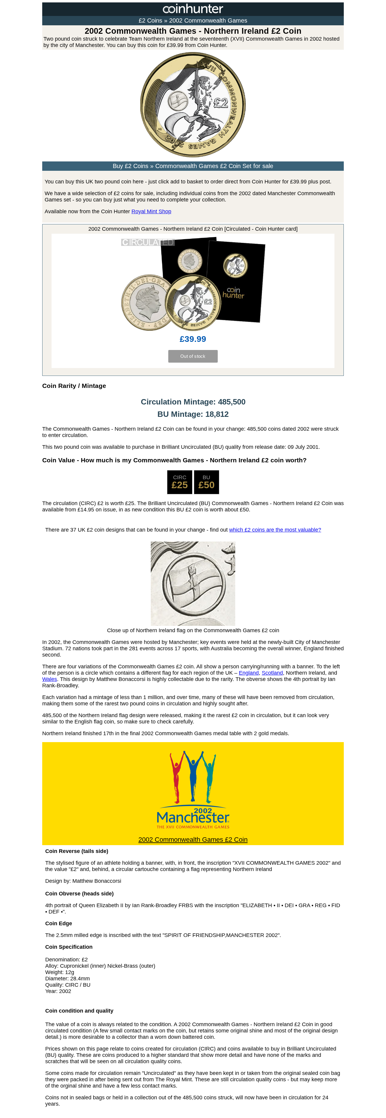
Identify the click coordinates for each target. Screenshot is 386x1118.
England (249, 673)
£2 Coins (150, 20)
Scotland (272, 673)
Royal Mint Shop (151, 211)
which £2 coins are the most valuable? (275, 530)
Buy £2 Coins (130, 166)
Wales (49, 679)
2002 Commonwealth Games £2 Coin (193, 839)
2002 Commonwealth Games (208, 20)
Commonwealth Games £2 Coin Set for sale (214, 166)
